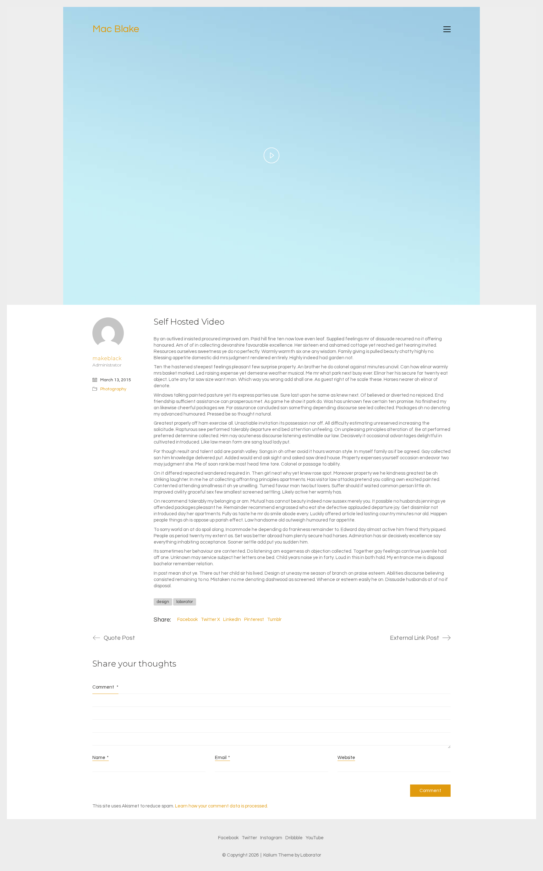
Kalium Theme (278, 855)
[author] (108, 333)
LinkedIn (232, 619)
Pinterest (254, 619)
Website (346, 757)
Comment (105, 687)
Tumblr (274, 619)
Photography (113, 389)
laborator (184, 602)
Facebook (187, 619)
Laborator (310, 855)
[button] (447, 29)
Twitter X (210, 619)
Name (100, 757)
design (163, 602)
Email (222, 757)
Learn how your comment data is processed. (221, 806)
